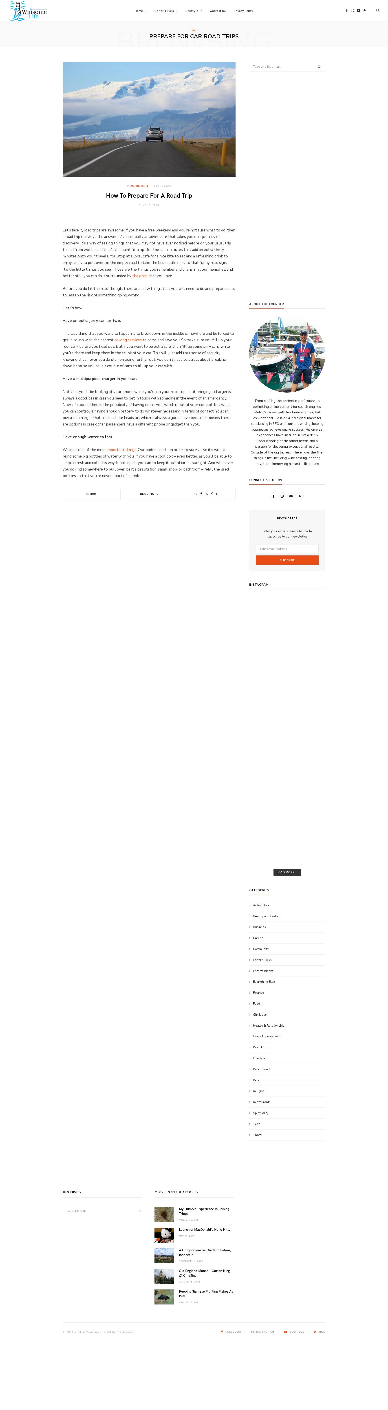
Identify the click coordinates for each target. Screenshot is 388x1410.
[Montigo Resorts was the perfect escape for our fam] (261, 754)
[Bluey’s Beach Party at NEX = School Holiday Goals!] (287, 725)
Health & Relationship (268, 1025)
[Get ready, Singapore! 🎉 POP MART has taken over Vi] (312, 680)
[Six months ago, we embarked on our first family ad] (261, 695)
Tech (256, 1124)
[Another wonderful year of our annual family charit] (261, 621)
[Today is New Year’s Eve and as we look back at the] (287, 799)
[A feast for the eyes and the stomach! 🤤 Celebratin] (312, 725)
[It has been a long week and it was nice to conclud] (312, 784)
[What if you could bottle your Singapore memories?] (312, 695)
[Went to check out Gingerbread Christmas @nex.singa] (287, 814)
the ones (140, 276)
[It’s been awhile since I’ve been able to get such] (312, 769)
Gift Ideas (260, 1015)
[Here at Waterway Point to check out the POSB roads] (312, 621)
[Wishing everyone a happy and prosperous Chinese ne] (287, 621)
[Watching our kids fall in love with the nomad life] (261, 666)
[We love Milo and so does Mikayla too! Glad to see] (261, 843)
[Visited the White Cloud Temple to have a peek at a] (261, 828)
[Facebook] (201, 493)
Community (261, 949)
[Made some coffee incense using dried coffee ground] (261, 784)
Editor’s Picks (164, 11)
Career (258, 938)
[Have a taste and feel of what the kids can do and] (312, 799)
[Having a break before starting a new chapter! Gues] (261, 799)
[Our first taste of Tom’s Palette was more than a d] (287, 606)
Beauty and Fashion (267, 916)
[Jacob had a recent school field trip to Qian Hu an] (287, 843)
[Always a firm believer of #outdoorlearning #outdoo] (312, 606)
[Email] (217, 493)
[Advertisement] (287, 259)
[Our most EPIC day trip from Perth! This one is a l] (287, 666)
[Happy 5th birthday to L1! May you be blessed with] (261, 725)
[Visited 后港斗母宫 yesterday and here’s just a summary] (312, 828)
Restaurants (262, 1102)
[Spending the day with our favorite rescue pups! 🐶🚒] (287, 651)
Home (139, 11)
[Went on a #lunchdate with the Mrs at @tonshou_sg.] (287, 636)
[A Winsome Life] (28, 11)
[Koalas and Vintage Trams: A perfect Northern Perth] (312, 636)
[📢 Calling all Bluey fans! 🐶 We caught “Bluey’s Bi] (287, 769)
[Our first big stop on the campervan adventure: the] (261, 680)
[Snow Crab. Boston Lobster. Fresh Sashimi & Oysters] (261, 606)
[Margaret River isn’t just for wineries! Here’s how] (312, 666)
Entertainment (263, 971)
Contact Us (218, 11)
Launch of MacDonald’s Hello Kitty (204, 1229)
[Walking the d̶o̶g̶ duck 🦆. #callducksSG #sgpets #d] (312, 710)
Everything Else (264, 982)
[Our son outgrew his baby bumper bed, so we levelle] (287, 740)
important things (121, 449)
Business (259, 927)
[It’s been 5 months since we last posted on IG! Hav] (312, 754)
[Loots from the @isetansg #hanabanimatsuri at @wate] (261, 710)
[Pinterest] (212, 493)
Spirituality (260, 1113)
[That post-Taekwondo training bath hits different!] (287, 710)
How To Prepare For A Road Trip (149, 195)
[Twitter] (206, 493)
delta (93, 494)
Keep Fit (259, 1047)
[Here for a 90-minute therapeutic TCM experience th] (287, 754)
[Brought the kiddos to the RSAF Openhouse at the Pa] (261, 858)
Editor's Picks (262, 960)
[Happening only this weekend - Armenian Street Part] (287, 784)
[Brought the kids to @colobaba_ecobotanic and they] (261, 814)
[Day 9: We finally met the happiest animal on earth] (287, 680)
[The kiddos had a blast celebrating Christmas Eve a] (261, 636)
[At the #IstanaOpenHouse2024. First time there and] (261, 769)
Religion (259, 1091)
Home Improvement (267, 1036)
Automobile (139, 186)
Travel (257, 1135)
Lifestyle (259, 1058)
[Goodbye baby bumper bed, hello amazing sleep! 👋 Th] (261, 740)
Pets (256, 1080)
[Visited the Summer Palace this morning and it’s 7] (287, 828)
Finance (258, 993)
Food (256, 1004)
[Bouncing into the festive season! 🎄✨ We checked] (312, 651)
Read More (149, 494)
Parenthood (261, 1069)
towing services (128, 340)
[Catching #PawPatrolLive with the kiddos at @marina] (312, 740)
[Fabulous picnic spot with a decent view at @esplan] (287, 695)
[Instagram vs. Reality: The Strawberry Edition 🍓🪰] (261, 651)
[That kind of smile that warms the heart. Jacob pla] (312, 843)
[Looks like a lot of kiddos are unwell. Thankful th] (312, 814)
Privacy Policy (243, 11)
